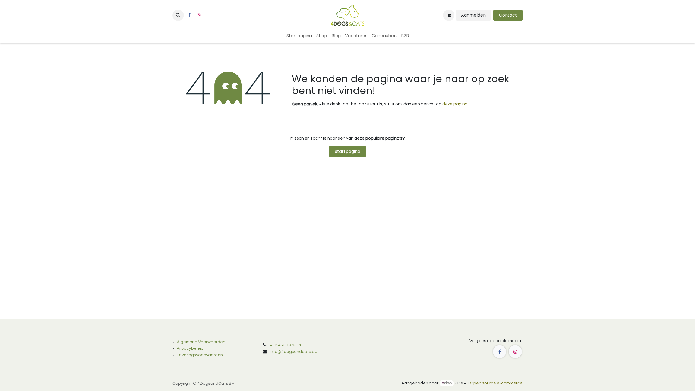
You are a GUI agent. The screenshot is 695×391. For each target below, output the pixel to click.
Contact (508, 15)
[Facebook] (189, 15)
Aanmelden (473, 15)
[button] (178, 15)
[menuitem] (299, 35)
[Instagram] (198, 15)
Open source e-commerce (496, 383)
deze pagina (454, 104)
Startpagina (347, 151)
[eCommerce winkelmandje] (448, 15)
